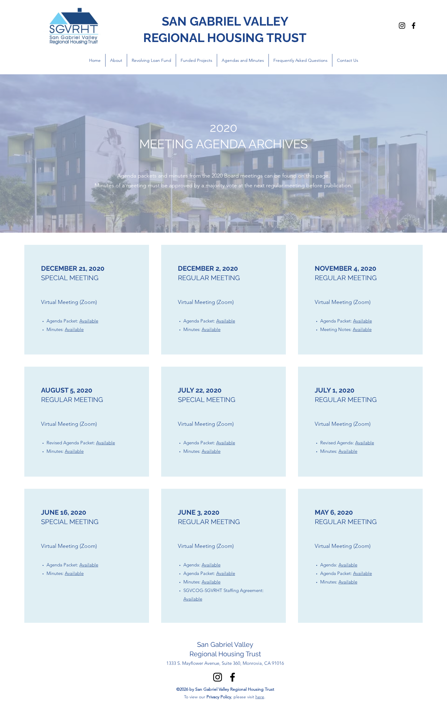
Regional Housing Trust (225, 654)
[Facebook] (413, 25)
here (259, 697)
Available (88, 321)
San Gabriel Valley (225, 644)
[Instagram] (402, 25)
